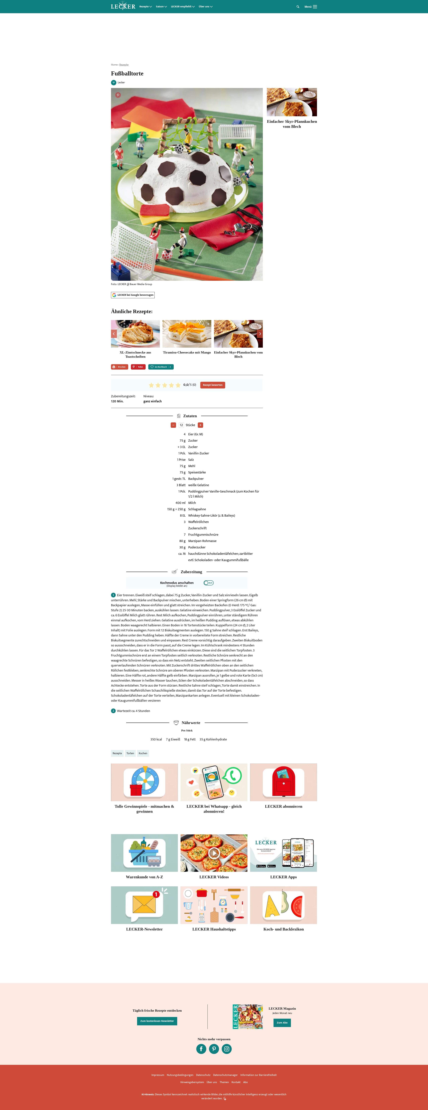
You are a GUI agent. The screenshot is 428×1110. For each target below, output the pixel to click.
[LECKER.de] (123, 6)
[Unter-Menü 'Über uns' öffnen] (211, 7)
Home (114, 65)
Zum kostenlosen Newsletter (157, 1021)
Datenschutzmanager (225, 1075)
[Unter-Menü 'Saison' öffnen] (165, 7)
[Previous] (114, 334)
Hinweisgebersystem (192, 1082)
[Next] (260, 334)
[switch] (209, 582)
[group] (187, 340)
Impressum (157, 1075)
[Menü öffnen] (315, 7)
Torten (130, 753)
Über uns (204, 6)
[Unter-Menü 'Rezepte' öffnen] (150, 7)
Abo (245, 1082)
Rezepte (144, 6)
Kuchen (143, 753)
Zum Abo (282, 1022)
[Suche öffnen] (298, 6)
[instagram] (227, 1049)
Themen (224, 1082)
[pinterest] (214, 1049)
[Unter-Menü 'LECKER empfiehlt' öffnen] (193, 7)
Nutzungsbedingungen (180, 1075)
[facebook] (201, 1049)
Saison (160, 6)
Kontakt (236, 1082)
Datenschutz (203, 1075)
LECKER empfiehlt (181, 6)
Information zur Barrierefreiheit (258, 1075)
